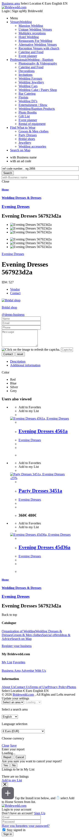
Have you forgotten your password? (26, 826)
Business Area (11, 670)
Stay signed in (16, 830)
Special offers (51, 635)
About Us (8, 687)
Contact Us (22, 687)
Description (17, 361)
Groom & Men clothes (27, 635)
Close (5, 745)
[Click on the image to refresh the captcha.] (31, 350)
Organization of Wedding (18, 631)
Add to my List (12, 780)
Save (13, 745)
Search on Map (21, 639)
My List (7, 662)
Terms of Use (39, 687)
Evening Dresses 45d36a (44, 547)
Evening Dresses (13, 254)
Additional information (25, 365)
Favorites (19, 662)
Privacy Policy (57, 687)
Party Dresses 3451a (40, 490)
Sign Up (39, 813)
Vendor (15, 289)
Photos (71, 687)
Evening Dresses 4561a (43, 431)
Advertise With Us (33, 670)
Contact (15, 293)
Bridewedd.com (23, 694)
